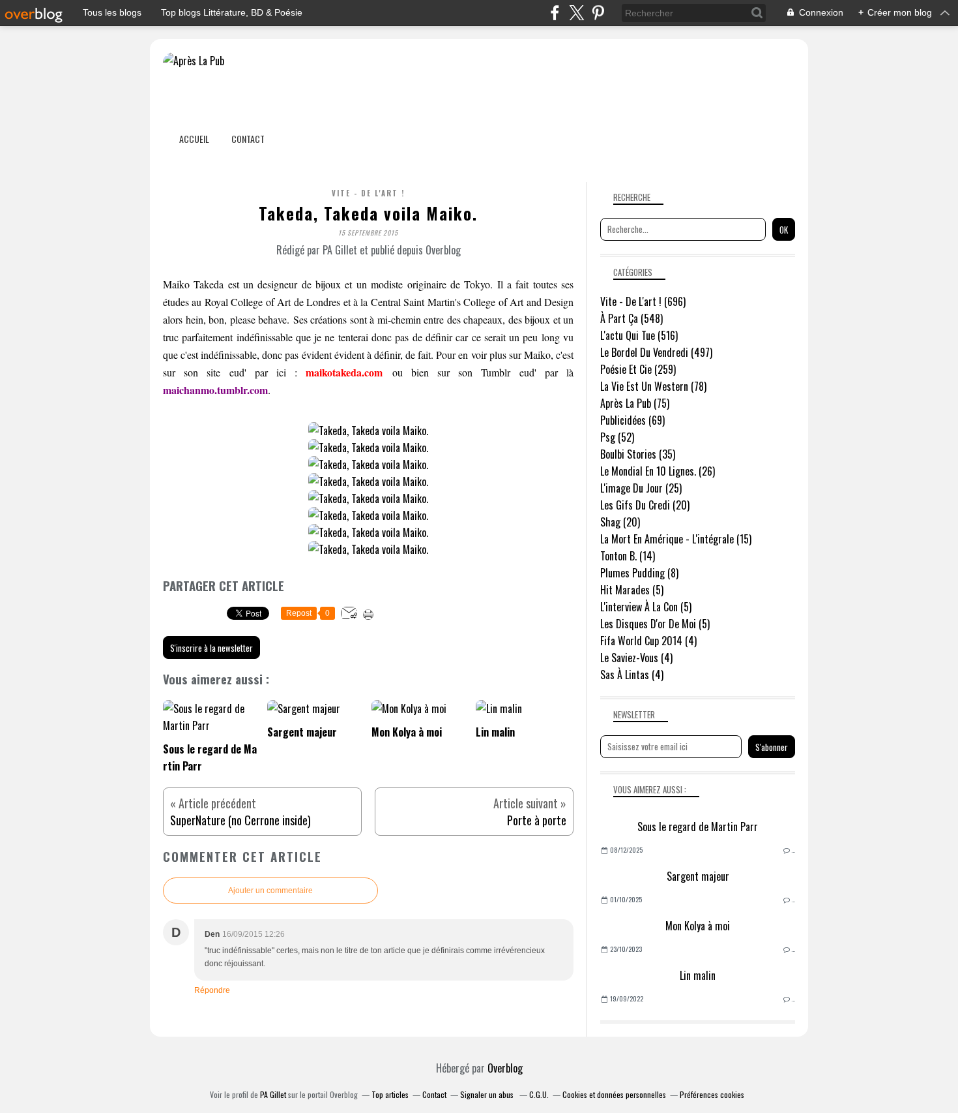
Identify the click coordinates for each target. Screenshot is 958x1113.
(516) (639, 335)
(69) (632, 420)
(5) (631, 590)
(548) (631, 318)
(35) (637, 454)
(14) (627, 556)
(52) (617, 437)
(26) (657, 471)
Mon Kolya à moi (697, 926)
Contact (248, 138)
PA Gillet (273, 1094)
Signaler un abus (487, 1094)
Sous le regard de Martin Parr (697, 826)
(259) (638, 369)
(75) (634, 403)
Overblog (505, 1068)
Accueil (194, 138)
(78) (653, 386)
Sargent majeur (698, 876)
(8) (639, 573)
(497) (656, 352)
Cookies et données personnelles (614, 1094)
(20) (644, 505)
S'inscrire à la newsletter (211, 647)
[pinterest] (598, 12)
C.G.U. (539, 1094)
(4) (648, 640)
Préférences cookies (712, 1094)
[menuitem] (194, 138)
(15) (675, 539)
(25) (641, 488)
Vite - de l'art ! (368, 193)
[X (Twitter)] (576, 12)
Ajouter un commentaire (270, 890)
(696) (643, 301)
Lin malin (698, 975)
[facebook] (555, 12)
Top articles (390, 1094)
